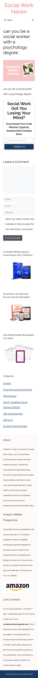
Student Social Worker (15, 426)
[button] (33, 20)
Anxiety (7, 383)
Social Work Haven (19, 8)
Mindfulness (9, 396)
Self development (13, 413)
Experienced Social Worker (17, 389)
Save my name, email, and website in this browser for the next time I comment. (20, 224)
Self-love (8, 420)
